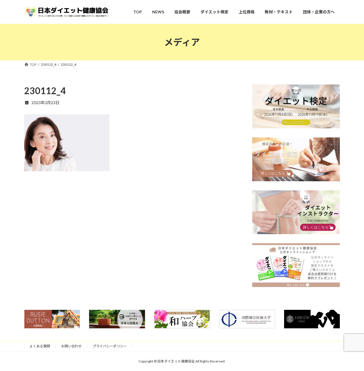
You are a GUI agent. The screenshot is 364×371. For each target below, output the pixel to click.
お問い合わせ (71, 346)
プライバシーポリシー (110, 346)
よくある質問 (40, 346)
